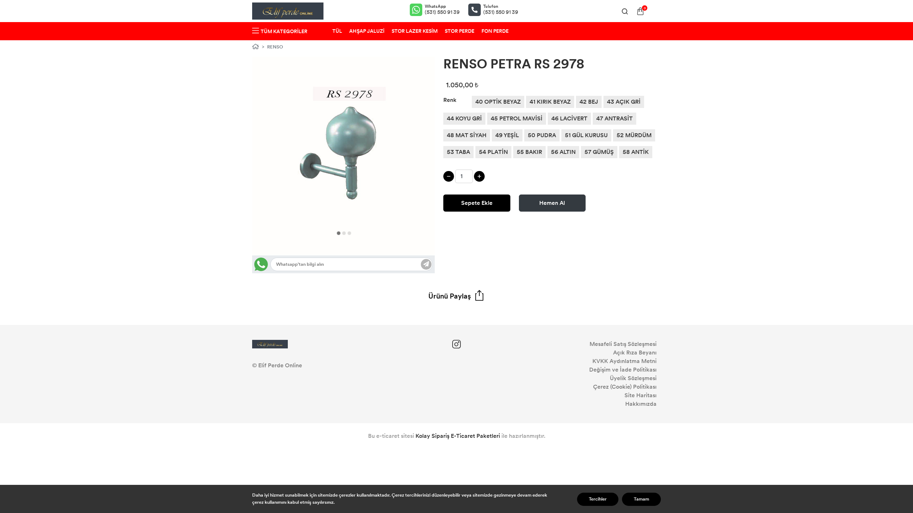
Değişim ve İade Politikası (623, 370)
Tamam (641, 499)
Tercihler (598, 499)
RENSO (275, 47)
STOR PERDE (459, 31)
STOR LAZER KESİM (415, 31)
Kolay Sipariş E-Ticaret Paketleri (457, 436)
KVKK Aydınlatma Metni (624, 361)
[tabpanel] (343, 156)
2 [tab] (344, 233)
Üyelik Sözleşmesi (633, 378)
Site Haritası (640, 395)
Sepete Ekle (477, 203)
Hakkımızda (641, 404)
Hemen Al (552, 203)
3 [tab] (349, 233)
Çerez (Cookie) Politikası (625, 387)
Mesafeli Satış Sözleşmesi (623, 344)
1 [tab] (339, 233)
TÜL (337, 31)
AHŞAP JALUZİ (366, 31)
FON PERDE (495, 31)
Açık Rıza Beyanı (635, 352)
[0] (640, 11)
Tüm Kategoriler (284, 31)
